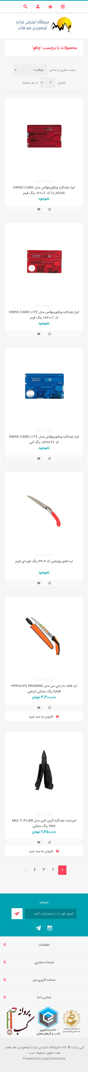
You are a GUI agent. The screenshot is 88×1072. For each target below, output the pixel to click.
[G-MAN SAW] (44, 635)
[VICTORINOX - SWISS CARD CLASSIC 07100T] (44, 137)
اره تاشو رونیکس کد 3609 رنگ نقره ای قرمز (44, 561)
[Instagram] (50, 928)
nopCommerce (53, 1058)
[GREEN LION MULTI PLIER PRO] (44, 770)
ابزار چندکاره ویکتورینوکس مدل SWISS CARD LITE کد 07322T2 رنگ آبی (44, 439)
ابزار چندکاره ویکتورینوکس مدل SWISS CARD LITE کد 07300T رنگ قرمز (44, 315)
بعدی (26, 870)
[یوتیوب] (38, 928)
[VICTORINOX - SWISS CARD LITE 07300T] (44, 261)
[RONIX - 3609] (44, 511)
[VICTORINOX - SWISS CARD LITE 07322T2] (44, 386)
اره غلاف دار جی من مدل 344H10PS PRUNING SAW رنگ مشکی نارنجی (44, 688)
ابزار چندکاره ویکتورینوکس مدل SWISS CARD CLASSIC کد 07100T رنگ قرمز (44, 190)
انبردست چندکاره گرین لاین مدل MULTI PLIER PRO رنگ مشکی (44, 823)
